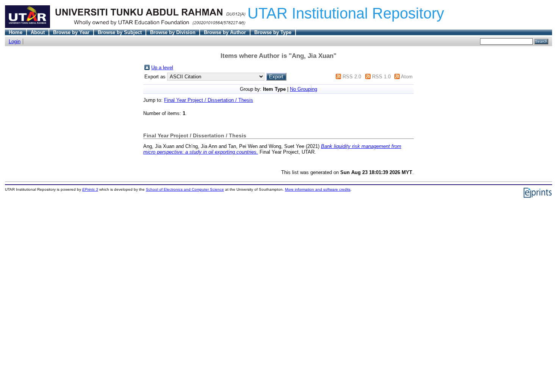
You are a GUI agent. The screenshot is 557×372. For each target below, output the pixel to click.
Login (14, 41)
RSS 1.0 (381, 76)
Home (15, 32)
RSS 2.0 (352, 76)
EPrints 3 (90, 189)
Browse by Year (71, 32)
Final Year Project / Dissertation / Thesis (208, 100)
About (38, 32)
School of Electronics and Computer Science (185, 189)
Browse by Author (225, 32)
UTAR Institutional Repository (345, 13)
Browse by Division (173, 32)
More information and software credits (317, 189)
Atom (407, 76)
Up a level (162, 67)
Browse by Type (272, 32)
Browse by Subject (120, 32)
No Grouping (303, 89)
